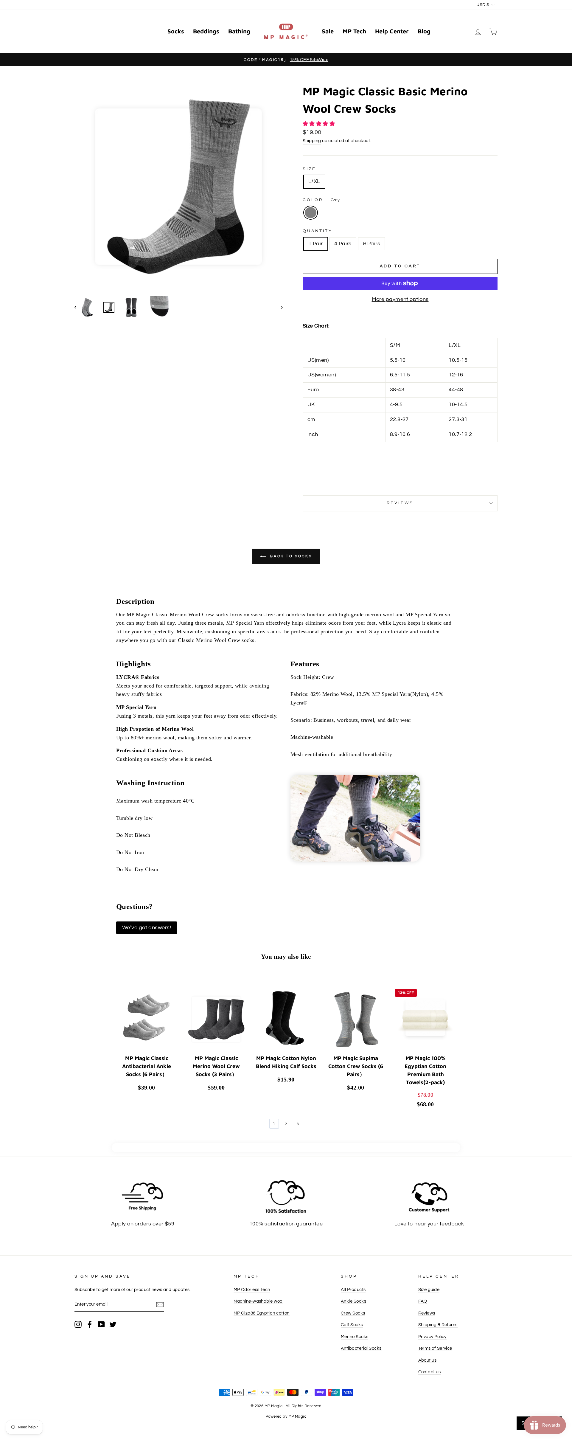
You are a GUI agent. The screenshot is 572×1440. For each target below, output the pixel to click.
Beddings (206, 31)
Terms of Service (435, 1348)
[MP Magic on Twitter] (112, 1324)
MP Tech (354, 31)
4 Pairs (343, 243)
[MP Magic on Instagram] (78, 1324)
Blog (424, 31)
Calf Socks (352, 1324)
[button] (319, 124)
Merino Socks (354, 1336)
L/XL (314, 181)
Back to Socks (290, 556)
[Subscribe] (160, 1304)
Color (321, 200)
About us (427, 1360)
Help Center (392, 31)
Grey (310, 212)
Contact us (429, 1371)
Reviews (426, 1313)
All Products (353, 1289)
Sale (328, 31)
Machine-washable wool (258, 1301)
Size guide (429, 1289)
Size (309, 169)
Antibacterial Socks (361, 1348)
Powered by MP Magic (286, 1417)
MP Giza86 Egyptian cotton (262, 1313)
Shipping (312, 140)
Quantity (317, 231)
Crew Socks (353, 1313)
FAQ (422, 1301)
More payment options (400, 299)
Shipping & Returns (438, 1324)
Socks (175, 31)
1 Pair (315, 243)
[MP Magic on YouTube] (101, 1324)
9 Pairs (371, 243)
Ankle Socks (353, 1301)
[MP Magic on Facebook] (89, 1324)
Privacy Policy (432, 1336)
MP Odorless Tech (252, 1289)
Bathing (239, 31)
